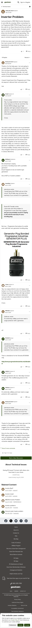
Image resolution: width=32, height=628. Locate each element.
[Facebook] (6, 520)
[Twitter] (11, 520)
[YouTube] (16, 520)
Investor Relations (12, 605)
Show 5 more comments (8, 448)
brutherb (15, 496)
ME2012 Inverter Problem (12, 499)
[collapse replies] (16, 60)
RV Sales (16, 558)
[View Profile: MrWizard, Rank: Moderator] (3, 160)
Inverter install (9, 494)
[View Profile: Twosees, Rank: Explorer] (2, 506)
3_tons (6, 284)
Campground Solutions (16, 570)
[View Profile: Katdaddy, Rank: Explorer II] (2, 512)
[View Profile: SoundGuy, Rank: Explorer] (3, 184)
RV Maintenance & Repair (16, 564)
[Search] (18, 2)
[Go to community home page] (7, 2)
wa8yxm (7, 371)
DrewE (6, 94)
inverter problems (10, 505)
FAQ (16, 536)
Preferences (12, 625)
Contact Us (16, 533)
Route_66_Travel (9, 10)
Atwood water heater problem (14, 511)
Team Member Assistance (17, 611)
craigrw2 (15, 490)
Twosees (15, 507)
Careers (16, 591)
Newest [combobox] (27, 57)
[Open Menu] (30, 7)
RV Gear (16, 561)
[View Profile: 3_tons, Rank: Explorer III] (3, 285)
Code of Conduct (16, 542)
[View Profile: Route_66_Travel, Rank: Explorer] (3, 11)
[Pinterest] (26, 520)
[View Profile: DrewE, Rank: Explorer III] (3, 94)
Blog (11, 591)
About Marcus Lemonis (16, 554)
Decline (20, 625)
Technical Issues (6, 6)
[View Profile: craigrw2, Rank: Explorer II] (2, 489)
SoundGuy (7, 183)
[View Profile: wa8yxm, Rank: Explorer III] (3, 372)
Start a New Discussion (16, 458)
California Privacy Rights (17, 602)
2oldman (7, 387)
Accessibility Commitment (17, 608)
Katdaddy (16, 513)
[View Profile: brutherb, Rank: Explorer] (2, 495)
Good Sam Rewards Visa (16, 551)
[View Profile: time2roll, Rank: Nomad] (3, 338)
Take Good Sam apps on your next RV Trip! (18, 578)
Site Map (16, 539)
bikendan (7, 310)
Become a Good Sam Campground (16, 548)
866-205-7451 (17, 583)
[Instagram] (21, 520)
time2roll (7, 338)
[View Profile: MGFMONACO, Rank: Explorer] (2, 500)
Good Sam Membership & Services (16, 567)
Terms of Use (24, 605)
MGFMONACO (17, 502)
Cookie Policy (14, 620)
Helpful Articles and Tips (16, 573)
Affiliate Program (16, 545)
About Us (16, 530)
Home (16, 527)
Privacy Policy (17, 599)
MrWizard (7, 159)
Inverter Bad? (9, 488)
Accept (27, 625)
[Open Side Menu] (2, 2)
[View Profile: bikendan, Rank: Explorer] (3, 311)
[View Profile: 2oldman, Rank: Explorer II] (3, 388)
